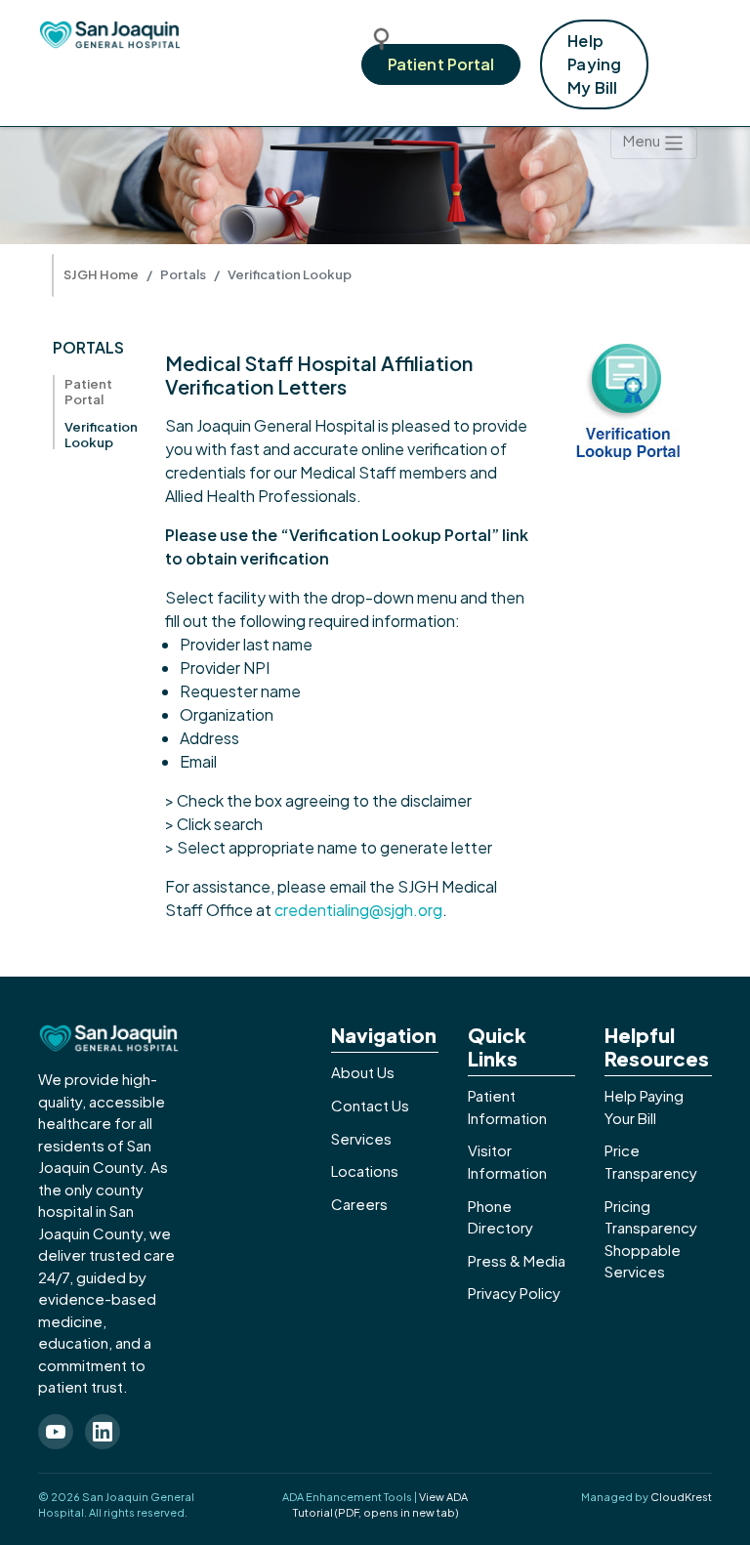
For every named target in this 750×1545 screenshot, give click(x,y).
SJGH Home (101, 274)
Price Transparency (650, 1161)
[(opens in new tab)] (628, 399)
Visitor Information (507, 1161)
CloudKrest (681, 1496)
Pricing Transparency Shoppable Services (650, 1238)
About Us (363, 1072)
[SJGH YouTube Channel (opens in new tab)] (55, 1431)
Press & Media (516, 1260)
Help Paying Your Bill (644, 1106)
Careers (359, 1203)
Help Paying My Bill (594, 64)
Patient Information (507, 1106)
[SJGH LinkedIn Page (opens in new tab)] (102, 1431)
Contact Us (370, 1105)
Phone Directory (500, 1216)
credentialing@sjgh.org (358, 909)
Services (361, 1138)
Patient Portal (441, 64)
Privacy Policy (514, 1292)
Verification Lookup (101, 434)
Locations (364, 1170)
